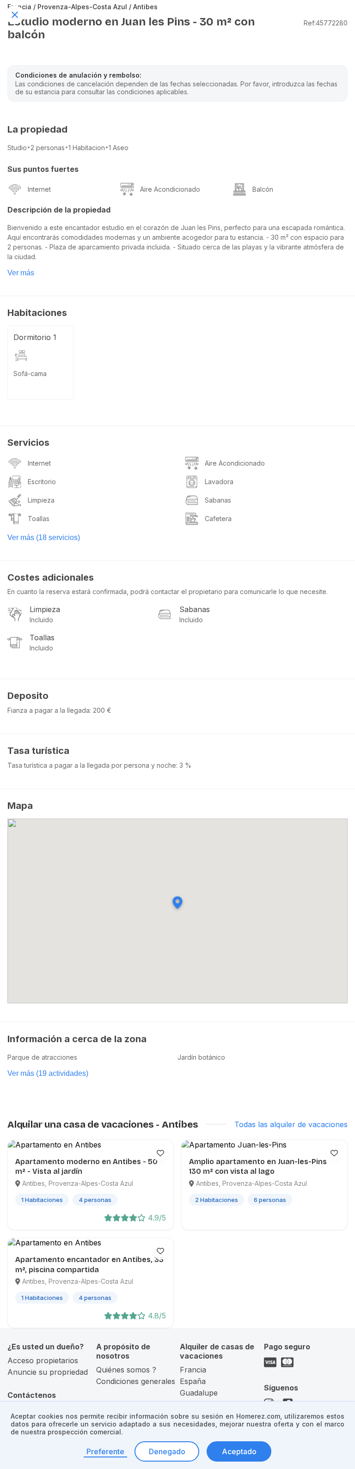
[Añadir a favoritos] (160, 1153)
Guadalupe (199, 1392)
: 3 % (183, 765)
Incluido (41, 620)
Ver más (20, 273)
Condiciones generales (135, 1381)
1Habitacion (86, 148)
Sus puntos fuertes (43, 169)
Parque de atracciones (42, 1057)
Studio (17, 148)
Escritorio (42, 482)
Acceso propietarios (42, 1360)
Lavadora (219, 482)
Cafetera (218, 518)
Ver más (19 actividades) (47, 1073)
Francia (193, 1369)
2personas (48, 148)
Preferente (105, 1451)
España (193, 1381)
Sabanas (218, 500)
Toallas (38, 518)
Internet (39, 189)
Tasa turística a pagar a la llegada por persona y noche (91, 765)
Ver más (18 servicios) (43, 537)
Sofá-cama (30, 373)
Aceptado (239, 1451)
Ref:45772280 (326, 23)
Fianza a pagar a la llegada (48, 710)
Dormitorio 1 (34, 337)
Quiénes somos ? (126, 1369)
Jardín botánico (201, 1057)
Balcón (262, 189)
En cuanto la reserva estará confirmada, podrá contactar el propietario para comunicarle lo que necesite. (167, 591)
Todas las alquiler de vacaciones (291, 1124)
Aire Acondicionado (170, 189)
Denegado (167, 1451)
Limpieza (41, 500)
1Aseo (119, 148)
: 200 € (100, 710)
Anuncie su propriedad (47, 1372)
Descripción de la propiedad (58, 209)
